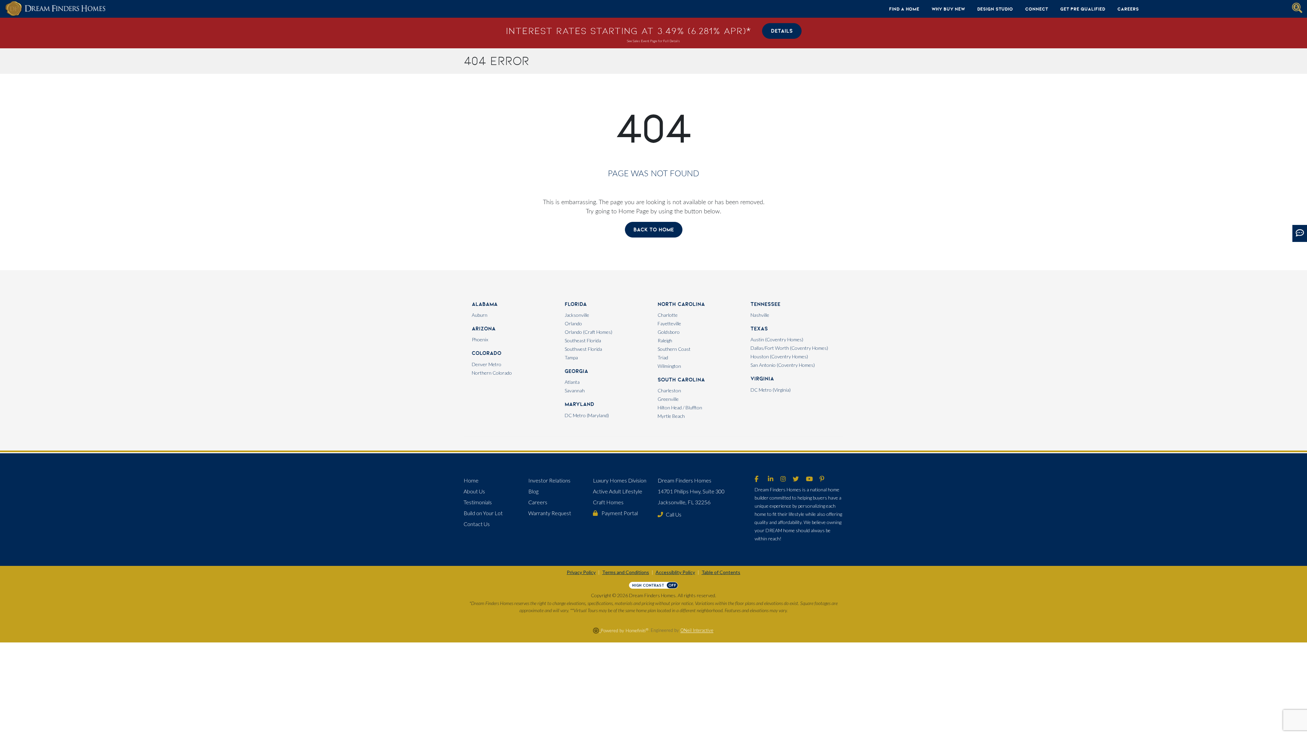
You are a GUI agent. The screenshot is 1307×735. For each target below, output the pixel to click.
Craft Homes (608, 502)
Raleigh (665, 340)
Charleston (669, 390)
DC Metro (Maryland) (587, 415)
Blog (533, 491)
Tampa (571, 357)
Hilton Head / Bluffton (680, 407)
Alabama (485, 304)
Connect (1036, 9)
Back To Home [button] (653, 229)
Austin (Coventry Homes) (777, 339)
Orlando (573, 323)
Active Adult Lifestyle (617, 491)
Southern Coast (674, 349)
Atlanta (572, 382)
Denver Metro (486, 364)
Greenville (668, 399)
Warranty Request (549, 513)
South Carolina (681, 379)
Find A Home (904, 9)
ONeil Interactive (696, 631)
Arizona (484, 328)
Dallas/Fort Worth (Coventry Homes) (789, 348)
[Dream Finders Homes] (55, 9)
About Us (474, 491)
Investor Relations (549, 480)
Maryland (579, 404)
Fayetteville (669, 323)
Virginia (762, 378)
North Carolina (681, 304)
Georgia (576, 371)
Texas (759, 328)
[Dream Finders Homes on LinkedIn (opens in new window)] (770, 479)
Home (471, 480)
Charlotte (668, 315)
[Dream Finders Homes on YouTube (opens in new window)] (809, 479)
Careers (1128, 9)
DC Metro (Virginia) (771, 390)
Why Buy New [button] (948, 9)
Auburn (479, 315)
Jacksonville (577, 315)
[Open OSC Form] (1299, 233)
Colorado (486, 353)
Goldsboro (669, 332)
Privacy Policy (581, 572)
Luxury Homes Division (619, 480)
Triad (663, 357)
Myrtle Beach (671, 416)
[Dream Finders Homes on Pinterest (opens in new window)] (822, 479)
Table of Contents (720, 572)
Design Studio (995, 9)
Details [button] (782, 31)
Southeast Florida (583, 340)
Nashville (760, 315)
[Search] (1297, 7)
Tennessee (765, 304)
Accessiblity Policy (675, 572)
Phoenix (480, 339)
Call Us (673, 514)
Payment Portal (619, 513)
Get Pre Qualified (1082, 9)
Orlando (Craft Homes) (588, 332)
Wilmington (669, 366)
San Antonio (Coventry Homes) (783, 365)
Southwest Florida (583, 349)
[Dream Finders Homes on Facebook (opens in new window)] (756, 479)
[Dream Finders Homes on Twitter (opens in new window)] (796, 479)
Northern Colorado (492, 373)
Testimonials (478, 502)
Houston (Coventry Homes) (779, 356)
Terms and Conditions (625, 572)
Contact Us (477, 524)
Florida (576, 304)
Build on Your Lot (483, 513)
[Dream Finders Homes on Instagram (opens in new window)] (783, 479)
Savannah (575, 390)
